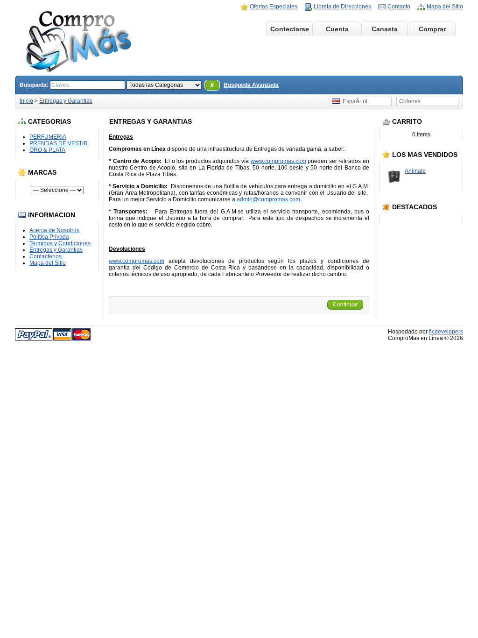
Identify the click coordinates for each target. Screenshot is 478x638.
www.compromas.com (278, 161)
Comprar (432, 29)
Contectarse (289, 29)
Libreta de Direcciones (342, 6)
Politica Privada (49, 237)
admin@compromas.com (268, 199)
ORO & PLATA (47, 150)
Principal (242, 29)
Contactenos (45, 256)
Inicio (26, 101)
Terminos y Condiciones (60, 243)
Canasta (385, 29)
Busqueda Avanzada (251, 85)
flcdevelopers (446, 331)
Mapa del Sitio (445, 6)
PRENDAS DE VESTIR (58, 143)
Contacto (398, 6)
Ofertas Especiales (273, 6)
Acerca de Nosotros (54, 230)
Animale (415, 171)
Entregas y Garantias (65, 101)
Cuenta (337, 29)
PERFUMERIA (47, 137)
